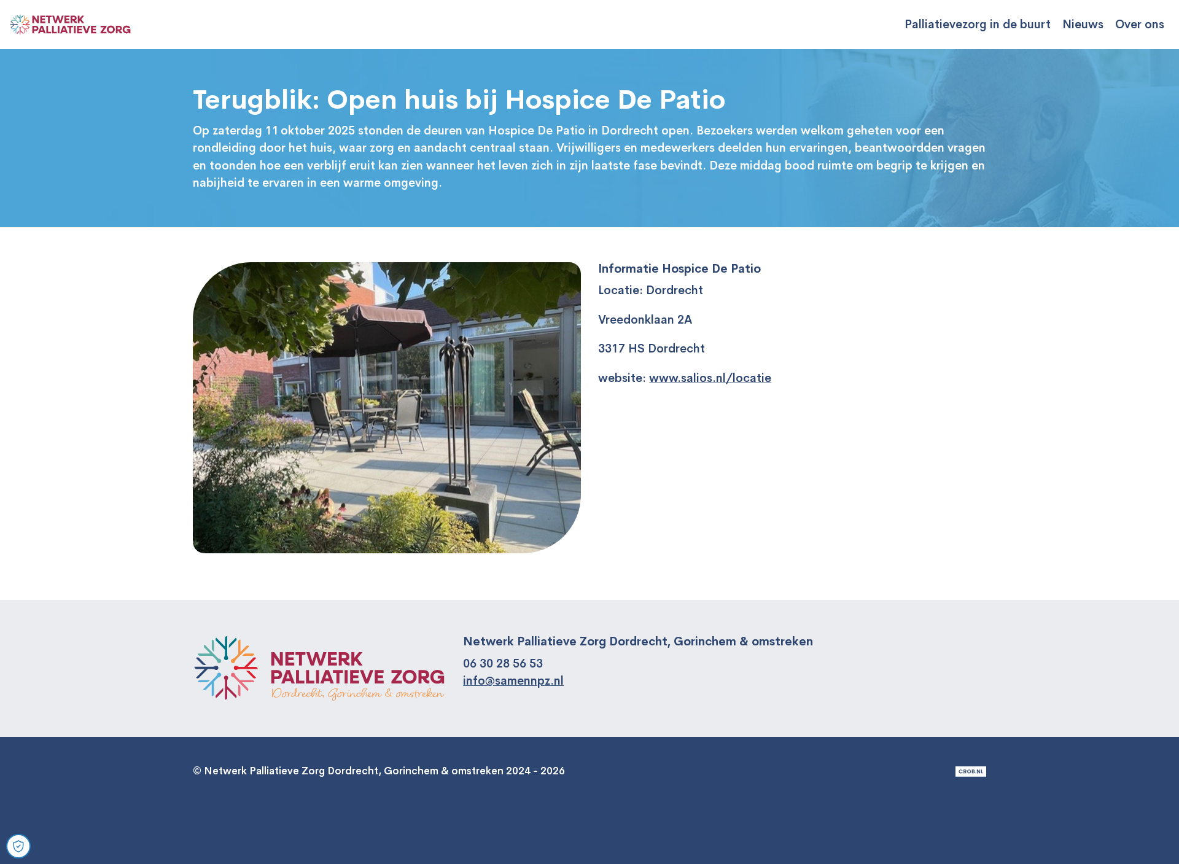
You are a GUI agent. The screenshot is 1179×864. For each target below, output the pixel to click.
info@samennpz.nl (513, 681)
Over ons (1139, 24)
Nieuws (1082, 24)
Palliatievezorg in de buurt (978, 24)
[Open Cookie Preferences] (18, 846)
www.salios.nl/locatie (710, 378)
